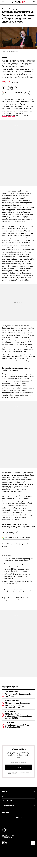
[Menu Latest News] (34, 2)
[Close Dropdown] (34, 791)
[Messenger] (12, 88)
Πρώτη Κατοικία (23, 544)
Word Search (18, 600)
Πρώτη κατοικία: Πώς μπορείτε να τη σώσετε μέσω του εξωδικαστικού (17, 565)
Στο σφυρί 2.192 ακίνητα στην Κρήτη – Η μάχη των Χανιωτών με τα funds (18, 570)
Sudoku (4, 600)
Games (10, 598)
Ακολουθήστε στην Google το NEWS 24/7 (14, 590)
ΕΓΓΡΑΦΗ (19, 818)
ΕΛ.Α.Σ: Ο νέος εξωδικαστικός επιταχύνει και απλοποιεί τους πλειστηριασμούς (18, 560)
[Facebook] (3, 88)
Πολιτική (4, 9)
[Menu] (3, 2)
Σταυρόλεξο (26, 598)
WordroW (10, 600)
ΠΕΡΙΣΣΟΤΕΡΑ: (6, 555)
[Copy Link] (16, 88)
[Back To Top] (33, 843)
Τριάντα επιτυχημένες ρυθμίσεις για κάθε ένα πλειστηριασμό (18, 582)
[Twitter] (8, 88)
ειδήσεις (31, 527)
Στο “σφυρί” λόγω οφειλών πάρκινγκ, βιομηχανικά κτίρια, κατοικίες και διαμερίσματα (17, 576)
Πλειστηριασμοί (13, 9)
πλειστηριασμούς (8, 116)
